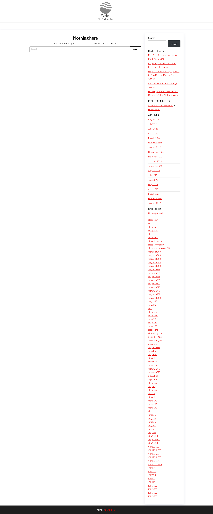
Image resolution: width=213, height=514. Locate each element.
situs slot (152, 358)
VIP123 (151, 478)
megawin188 (154, 347)
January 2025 (154, 203)
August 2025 (154, 170)
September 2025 (156, 165)
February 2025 (155, 198)
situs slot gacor (155, 241)
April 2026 (153, 133)
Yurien (105, 15)
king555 (152, 414)
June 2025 (153, 180)
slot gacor (153, 219)
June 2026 (153, 128)
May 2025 (153, 184)
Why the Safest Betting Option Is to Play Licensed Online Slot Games (163, 75)
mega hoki (153, 365)
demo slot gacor (155, 336)
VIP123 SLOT (154, 446)
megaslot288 (154, 251)
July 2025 (152, 175)
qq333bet (153, 375)
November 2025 (156, 156)
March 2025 (154, 193)
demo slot (153, 344)
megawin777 (154, 283)
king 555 (152, 425)
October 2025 (155, 161)
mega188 (152, 400)
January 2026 (154, 147)
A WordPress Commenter (160, 105)
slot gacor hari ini (156, 244)
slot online (153, 227)
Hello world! (154, 109)
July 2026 (152, 124)
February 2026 (155, 142)
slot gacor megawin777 (159, 248)
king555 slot (154, 436)
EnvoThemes (111, 509)
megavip (152, 386)
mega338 (152, 301)
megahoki (152, 351)
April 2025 (153, 189)
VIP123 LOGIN (155, 460)
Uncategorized (155, 213)
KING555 (152, 485)
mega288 (152, 319)
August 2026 (154, 119)
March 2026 (154, 138)
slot (150, 223)
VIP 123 (152, 471)
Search (151, 38)
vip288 (151, 393)
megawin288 (154, 269)
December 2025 (156, 152)
